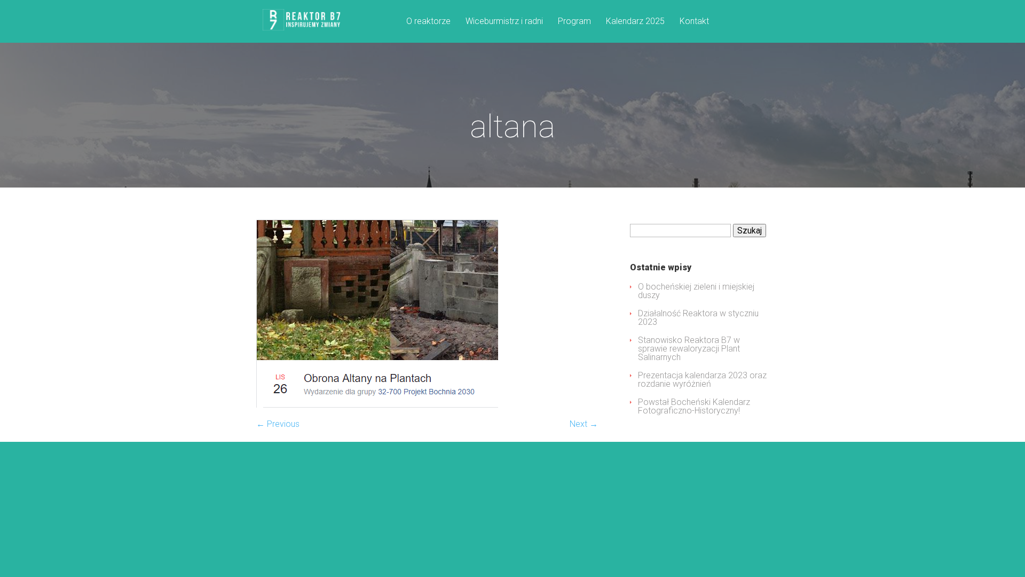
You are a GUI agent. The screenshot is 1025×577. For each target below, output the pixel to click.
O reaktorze (428, 21)
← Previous (277, 424)
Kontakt (694, 21)
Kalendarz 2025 (635, 21)
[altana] (377, 405)
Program (574, 21)
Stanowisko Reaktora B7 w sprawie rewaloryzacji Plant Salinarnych (689, 348)
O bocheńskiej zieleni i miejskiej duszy (696, 291)
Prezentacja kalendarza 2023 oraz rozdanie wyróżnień (702, 379)
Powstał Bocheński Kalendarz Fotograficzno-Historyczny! (694, 406)
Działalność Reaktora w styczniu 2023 (698, 317)
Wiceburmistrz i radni (504, 21)
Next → (584, 424)
